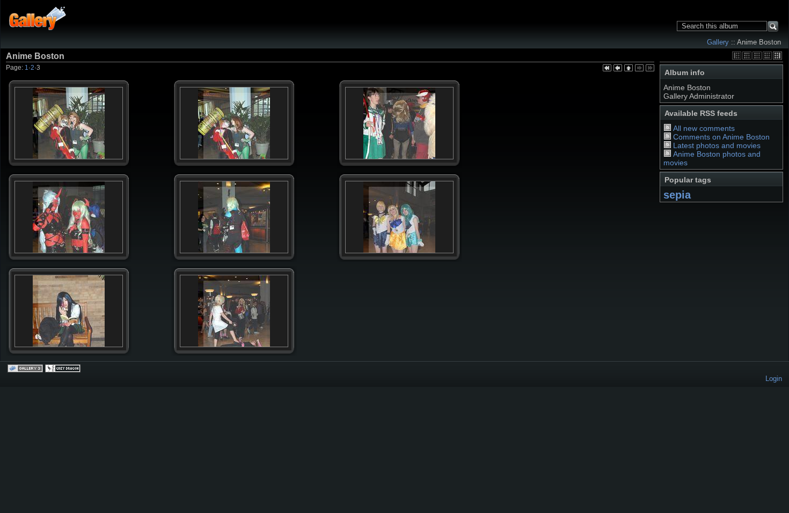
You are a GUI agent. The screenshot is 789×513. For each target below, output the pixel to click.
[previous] (617, 68)
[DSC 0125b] (68, 141)
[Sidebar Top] (746, 56)
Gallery (718, 42)
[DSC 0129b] (68, 235)
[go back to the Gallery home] (38, 17)
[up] (628, 68)
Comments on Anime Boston (721, 137)
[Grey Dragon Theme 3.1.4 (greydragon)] (64, 369)
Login (773, 379)
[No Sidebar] (757, 56)
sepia (677, 195)
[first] (607, 68)
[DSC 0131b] (399, 235)
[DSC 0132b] (68, 329)
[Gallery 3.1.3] (26, 369)
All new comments (704, 128)
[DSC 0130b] (234, 235)
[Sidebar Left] (736, 56)
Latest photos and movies (717, 145)
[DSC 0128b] (399, 141)
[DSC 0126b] (234, 141)
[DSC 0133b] (234, 329)
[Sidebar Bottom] (767, 56)
